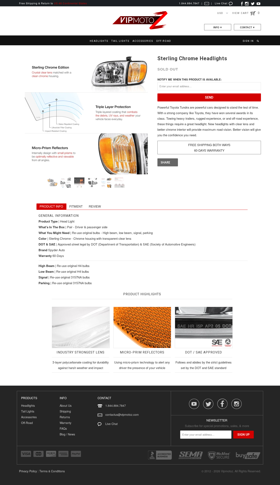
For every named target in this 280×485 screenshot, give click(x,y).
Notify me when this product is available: (189, 79)
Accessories (29, 417)
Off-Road (27, 423)
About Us (66, 405)
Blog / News (67, 434)
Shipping (65, 411)
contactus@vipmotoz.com (122, 414)
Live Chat (221, 3)
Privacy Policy (28, 471)
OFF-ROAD (163, 41)
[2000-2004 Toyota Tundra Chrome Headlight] (86, 112)
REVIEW (95, 206)
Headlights (28, 405)
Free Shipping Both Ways (209, 145)
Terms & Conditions (52, 471)
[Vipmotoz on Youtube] (258, 3)
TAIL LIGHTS (120, 41)
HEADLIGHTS (99, 41)
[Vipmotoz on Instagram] (246, 3)
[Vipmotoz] (140, 28)
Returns (65, 417)
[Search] (258, 41)
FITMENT (76, 206)
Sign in (248, 41)
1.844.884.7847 (115, 405)
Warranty (65, 423)
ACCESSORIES (142, 41)
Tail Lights (27, 411)
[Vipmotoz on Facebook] (242, 3)
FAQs (63, 428)
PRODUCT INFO (51, 206)
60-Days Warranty (209, 150)
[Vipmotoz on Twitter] (252, 3)
